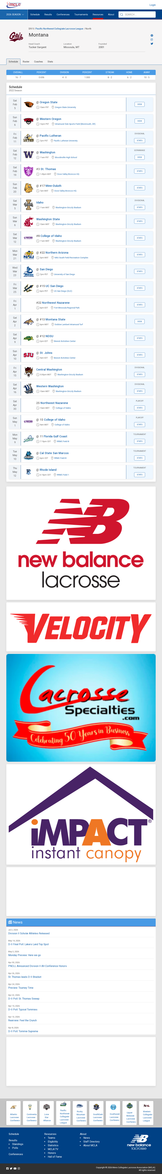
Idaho (40, 202)
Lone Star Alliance (47, 1117)
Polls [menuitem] (15, 1147)
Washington (47, 152)
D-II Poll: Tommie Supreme (23, 1031)
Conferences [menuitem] (16, 1154)
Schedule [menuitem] (35, 14)
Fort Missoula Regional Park (66, 308)
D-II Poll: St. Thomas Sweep (23, 998)
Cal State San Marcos (54, 453)
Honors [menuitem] (52, 1152)
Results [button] (48, 14)
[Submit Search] (121, 14)
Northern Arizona (57, 252)
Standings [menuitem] (17, 1144)
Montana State (55, 319)
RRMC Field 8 (63, 441)
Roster (26, 61)
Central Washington (49, 369)
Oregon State (48, 102)
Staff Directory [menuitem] (91, 1141)
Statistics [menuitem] (53, 1145)
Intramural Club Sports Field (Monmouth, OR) (75, 124)
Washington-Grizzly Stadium (68, 207)
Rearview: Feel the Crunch (22, 1020)
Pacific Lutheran (50, 135)
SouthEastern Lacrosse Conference (99, 1117)
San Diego (46, 269)
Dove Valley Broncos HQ (68, 174)
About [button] (111, 14)
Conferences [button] (63, 14)
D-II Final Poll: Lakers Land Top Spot (28, 944)
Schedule (13, 61)
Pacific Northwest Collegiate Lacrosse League (59, 28)
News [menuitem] (86, 1137)
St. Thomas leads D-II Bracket (24, 976)
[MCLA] (14, 5)
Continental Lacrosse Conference (32, 1117)
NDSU (49, 336)
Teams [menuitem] (51, 1137)
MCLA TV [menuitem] (53, 1149)
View (139, 104)
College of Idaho (51, 236)
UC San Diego (54, 286)
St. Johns (46, 352)
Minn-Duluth (53, 185)
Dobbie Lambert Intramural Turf (69, 324)
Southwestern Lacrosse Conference (116, 1117)
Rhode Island (48, 469)
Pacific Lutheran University (66, 140)
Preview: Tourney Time (20, 987)
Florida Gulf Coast (55, 436)
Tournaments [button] (81, 14)
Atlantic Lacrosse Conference (15, 1117)
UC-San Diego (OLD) (63, 291)
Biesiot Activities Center (65, 341)
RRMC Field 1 (63, 475)
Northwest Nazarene (56, 302)
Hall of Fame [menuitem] (55, 1156)
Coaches (38, 61)
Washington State (48, 219)
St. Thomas (48, 169)
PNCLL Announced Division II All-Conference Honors (37, 966)
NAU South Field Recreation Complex (71, 257)
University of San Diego (64, 274)
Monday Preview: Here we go (24, 955)
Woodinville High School (66, 157)
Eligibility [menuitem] (53, 1141)
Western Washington (50, 386)
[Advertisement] (81, 892)
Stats (50, 61)
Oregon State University (65, 107)
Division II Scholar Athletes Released (29, 933)
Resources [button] (98, 14)
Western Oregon (50, 119)
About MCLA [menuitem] (90, 1145)
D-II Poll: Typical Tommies (22, 1009)
